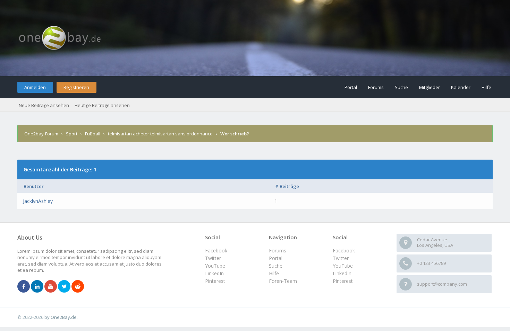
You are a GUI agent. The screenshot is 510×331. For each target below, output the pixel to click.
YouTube (343, 265)
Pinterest (343, 281)
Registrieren (76, 87)
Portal (351, 87)
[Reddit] (77, 287)
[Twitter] (64, 287)
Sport (71, 134)
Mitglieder (429, 87)
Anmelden (35, 87)
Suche (401, 87)
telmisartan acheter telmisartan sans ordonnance (160, 134)
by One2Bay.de (60, 317)
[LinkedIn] (37, 287)
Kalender (460, 87)
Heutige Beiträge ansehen (102, 105)
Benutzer (34, 186)
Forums (376, 87)
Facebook (344, 250)
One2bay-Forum (41, 134)
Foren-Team (283, 281)
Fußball (92, 134)
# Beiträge (287, 186)
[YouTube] (50, 287)
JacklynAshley (38, 201)
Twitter (341, 258)
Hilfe (486, 87)
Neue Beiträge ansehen (44, 105)
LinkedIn (342, 273)
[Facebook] (23, 287)
